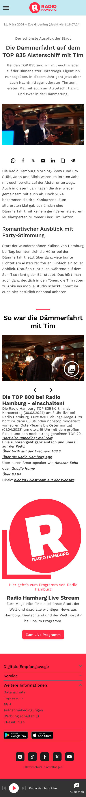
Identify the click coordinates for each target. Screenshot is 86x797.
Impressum (13, 698)
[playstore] (16, 735)
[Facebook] (44, 756)
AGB (7, 704)
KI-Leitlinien (14, 722)
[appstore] (42, 735)
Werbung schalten (20, 716)
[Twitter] (57, 756)
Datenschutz (15, 692)
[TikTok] (32, 756)
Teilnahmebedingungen (23, 710)
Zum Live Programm (43, 635)
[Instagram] (20, 756)
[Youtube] (69, 756)
